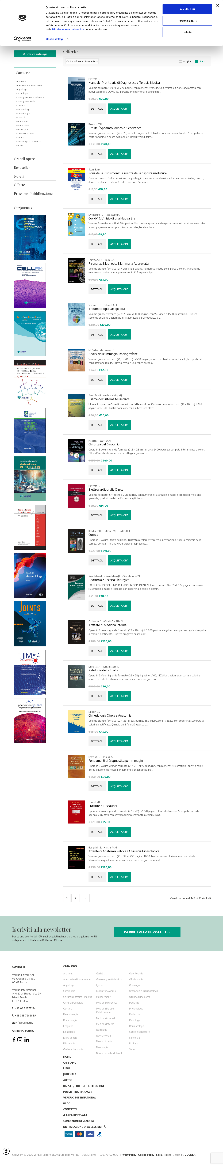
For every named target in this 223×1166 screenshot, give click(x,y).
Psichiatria (134, 1014)
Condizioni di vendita (78, 1120)
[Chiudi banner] (217, 5)
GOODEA (190, 1154)
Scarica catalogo (36, 53)
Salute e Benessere (139, 1031)
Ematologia (22, 121)
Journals (69, 1074)
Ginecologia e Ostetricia (28, 141)
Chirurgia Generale (25, 101)
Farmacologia (23, 125)
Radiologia (134, 1020)
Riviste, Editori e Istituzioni (83, 1085)
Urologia (133, 1043)
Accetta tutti (187, 9)
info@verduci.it (24, 1022)
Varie (132, 1049)
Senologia (134, 1037)
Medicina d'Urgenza (106, 1002)
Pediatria (134, 1002)
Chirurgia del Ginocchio (104, 444)
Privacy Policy (128, 1154)
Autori (68, 1080)
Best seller (22, 167)
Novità (19, 176)
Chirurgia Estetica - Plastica (30, 97)
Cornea (93, 534)
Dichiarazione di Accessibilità (84, 1126)
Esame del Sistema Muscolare (109, 399)
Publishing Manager (77, 1091)
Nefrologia (101, 1029)
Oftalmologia (136, 979)
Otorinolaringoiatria (139, 996)
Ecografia (21, 117)
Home (67, 1056)
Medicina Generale (106, 1017)
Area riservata (76, 1114)
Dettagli (97, 108)
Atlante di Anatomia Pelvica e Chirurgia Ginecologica (124, 851)
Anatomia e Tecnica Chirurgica (109, 580)
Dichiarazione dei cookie (68, 29)
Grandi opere (24, 158)
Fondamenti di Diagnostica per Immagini (116, 760)
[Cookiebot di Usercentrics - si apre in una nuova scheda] (22, 39)
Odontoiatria (136, 973)
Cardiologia (22, 93)
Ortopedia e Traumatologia (143, 990)
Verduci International (79, 1097)
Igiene (19, 145)
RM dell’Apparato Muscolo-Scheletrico (115, 128)
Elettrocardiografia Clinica (106, 489)
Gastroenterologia (25, 133)
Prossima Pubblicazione (33, 193)
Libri (66, 1068)
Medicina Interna (105, 1023)
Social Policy (163, 1154)
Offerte (19, 184)
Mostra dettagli (55, 39)
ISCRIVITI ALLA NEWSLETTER (147, 932)
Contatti (70, 1109)
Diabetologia (23, 113)
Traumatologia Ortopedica (107, 308)
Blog (66, 1103)
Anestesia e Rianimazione (29, 85)
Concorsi (20, 105)
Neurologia (102, 1047)
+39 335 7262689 (25, 1015)
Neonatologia (103, 1035)
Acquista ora (119, 108)
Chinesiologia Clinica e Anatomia (110, 715)
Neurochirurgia (104, 1041)
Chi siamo (69, 1062)
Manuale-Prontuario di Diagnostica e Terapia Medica (124, 82)
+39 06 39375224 (25, 1008)
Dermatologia (23, 109)
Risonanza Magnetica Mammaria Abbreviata (119, 263)
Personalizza (185, 20)
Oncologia (134, 985)
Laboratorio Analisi (106, 990)
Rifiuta (187, 32)
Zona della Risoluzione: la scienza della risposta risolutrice (128, 173)
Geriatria (20, 137)
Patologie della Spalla (103, 670)
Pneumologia (136, 1008)
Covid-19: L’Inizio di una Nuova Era (112, 218)
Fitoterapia (22, 129)
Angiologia (22, 89)
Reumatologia (136, 1026)
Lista (201, 61)
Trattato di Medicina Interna (107, 625)
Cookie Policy (146, 1154)
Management (103, 996)
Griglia (186, 61)
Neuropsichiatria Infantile (109, 1053)
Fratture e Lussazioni (103, 805)
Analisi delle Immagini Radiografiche (113, 354)
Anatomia (21, 81)
